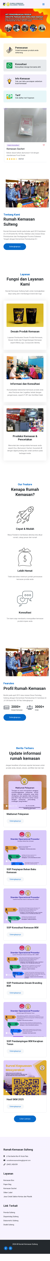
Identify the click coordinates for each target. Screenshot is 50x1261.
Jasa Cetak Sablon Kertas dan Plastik (17, 1197)
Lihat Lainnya (25, 1119)
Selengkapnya (14, 247)
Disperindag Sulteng (10, 1216)
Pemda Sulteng (9, 1212)
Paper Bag (7, 1184)
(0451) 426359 (12, 1164)
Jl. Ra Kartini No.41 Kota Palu (17, 1156)
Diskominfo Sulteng (10, 1221)
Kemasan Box (8, 1180)
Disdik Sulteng (8, 1225)
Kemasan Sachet (10, 1188)
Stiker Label (7, 1192)
